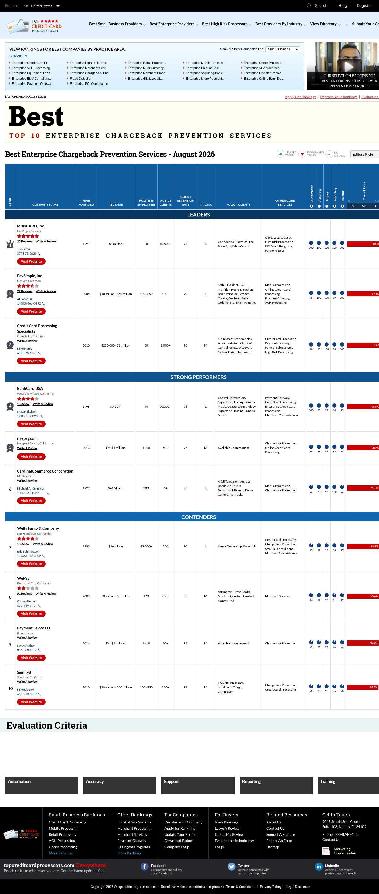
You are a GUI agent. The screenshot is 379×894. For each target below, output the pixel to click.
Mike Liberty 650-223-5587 (27, 692)
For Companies (181, 814)
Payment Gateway (277, 298)
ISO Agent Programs (278, 246)
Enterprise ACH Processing (31, 68)
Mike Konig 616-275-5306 (27, 351)
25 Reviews (24, 241)
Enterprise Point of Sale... (203, 68)
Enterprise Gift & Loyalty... (145, 78)
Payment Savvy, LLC (34, 628)
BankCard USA (30, 388)
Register (364, 5)
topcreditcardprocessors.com (138, 886)
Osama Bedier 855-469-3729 (27, 603)
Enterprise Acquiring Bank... (205, 73)
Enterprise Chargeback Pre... (90, 73)
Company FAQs (177, 847)
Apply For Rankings (300, 97)
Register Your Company (183, 822)
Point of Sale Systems (279, 347)
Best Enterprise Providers (172, 23)
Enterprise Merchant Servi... (89, 68)
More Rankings (61, 853)
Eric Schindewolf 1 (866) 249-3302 (29, 554)
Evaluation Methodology (234, 840)
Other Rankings (134, 814)
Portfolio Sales (274, 250)
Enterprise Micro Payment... (205, 78)
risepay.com (27, 438)
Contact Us (275, 828)
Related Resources (286, 814)
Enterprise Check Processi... (263, 63)
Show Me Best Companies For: (241, 49)
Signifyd (24, 672)
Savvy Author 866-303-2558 (27, 648)
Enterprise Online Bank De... (264, 78)
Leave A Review (227, 828)
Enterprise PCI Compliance (89, 84)
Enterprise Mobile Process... (205, 63)
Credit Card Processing (280, 339)
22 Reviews (24, 291)
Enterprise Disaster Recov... (263, 73)
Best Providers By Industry (278, 23)
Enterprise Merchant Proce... (148, 73)
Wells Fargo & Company (38, 528)
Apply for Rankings (179, 828)
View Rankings (226, 822)
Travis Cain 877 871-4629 (27, 251)
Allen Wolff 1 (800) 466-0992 (29, 301)
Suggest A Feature (280, 834)
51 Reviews (24, 593)
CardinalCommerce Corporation (45, 471)
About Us (273, 822)
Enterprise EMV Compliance (32, 78)
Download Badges (178, 840)
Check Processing (63, 847)
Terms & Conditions (240, 886)
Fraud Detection (81, 78)
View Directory (323, 23)
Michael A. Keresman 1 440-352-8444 (31, 490)
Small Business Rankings (77, 814)
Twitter (232, 867)
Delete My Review (229, 834)
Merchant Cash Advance (281, 415)
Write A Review (46, 241)
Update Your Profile (180, 834)
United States (41, 6)
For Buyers (226, 814)
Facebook (145, 867)
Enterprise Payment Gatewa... (32, 84)
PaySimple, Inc (29, 275)
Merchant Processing (134, 828)
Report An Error (279, 840)
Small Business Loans (279, 549)
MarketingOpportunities (345, 851)
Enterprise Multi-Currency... (147, 68)
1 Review (23, 404)
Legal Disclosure (298, 886)
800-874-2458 (346, 834)
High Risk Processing (279, 242)
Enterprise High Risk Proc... (89, 63)
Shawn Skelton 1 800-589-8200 (28, 414)
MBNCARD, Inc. (31, 226)
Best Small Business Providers (115, 23)
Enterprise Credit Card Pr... (30, 63)
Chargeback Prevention (281, 443)
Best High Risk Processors (225, 23)
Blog (343, 5)
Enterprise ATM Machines (261, 68)
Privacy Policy (271, 886)
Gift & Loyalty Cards (278, 237)
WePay (23, 578)
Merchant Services (277, 596)
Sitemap (272, 847)
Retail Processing (62, 834)
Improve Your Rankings (338, 97)
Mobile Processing (277, 285)
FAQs (219, 847)
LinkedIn (319, 867)
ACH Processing (276, 303)
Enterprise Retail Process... (147, 63)
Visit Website (31, 261)
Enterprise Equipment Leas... (32, 73)
